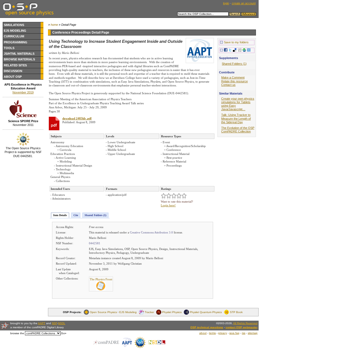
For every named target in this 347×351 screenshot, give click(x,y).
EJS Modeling (15, 30)
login (226, 3)
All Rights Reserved (245, 323)
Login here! (168, 205)
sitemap (253, 333)
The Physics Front (101, 279)
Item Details (60, 215)
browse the (17, 333)
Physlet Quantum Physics (206, 312)
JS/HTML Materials (19, 53)
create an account (244, 3)
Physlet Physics (172, 312)
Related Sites (15, 65)
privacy (222, 333)
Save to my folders (236, 42)
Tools (9, 48)
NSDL (61, 323)
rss (243, 333)
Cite (75, 215)
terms (212, 333)
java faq (234, 333)
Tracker (149, 312)
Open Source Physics (103, 312)
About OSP (13, 76)
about (203, 333)
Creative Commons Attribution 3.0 (151, 232)
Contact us (228, 84)
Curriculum (14, 36)
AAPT (41, 323)
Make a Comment (233, 77)
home (54, 24)
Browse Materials (19, 59)
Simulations (14, 25)
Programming (15, 42)
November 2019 (23, 92)
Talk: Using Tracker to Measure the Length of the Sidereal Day (236, 118)
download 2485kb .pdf (77, 118)
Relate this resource (234, 81)
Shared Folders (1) (95, 215)
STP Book (236, 312)
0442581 (94, 243)
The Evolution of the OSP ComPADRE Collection (237, 129)
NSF (54, 323)
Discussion (13, 71)
